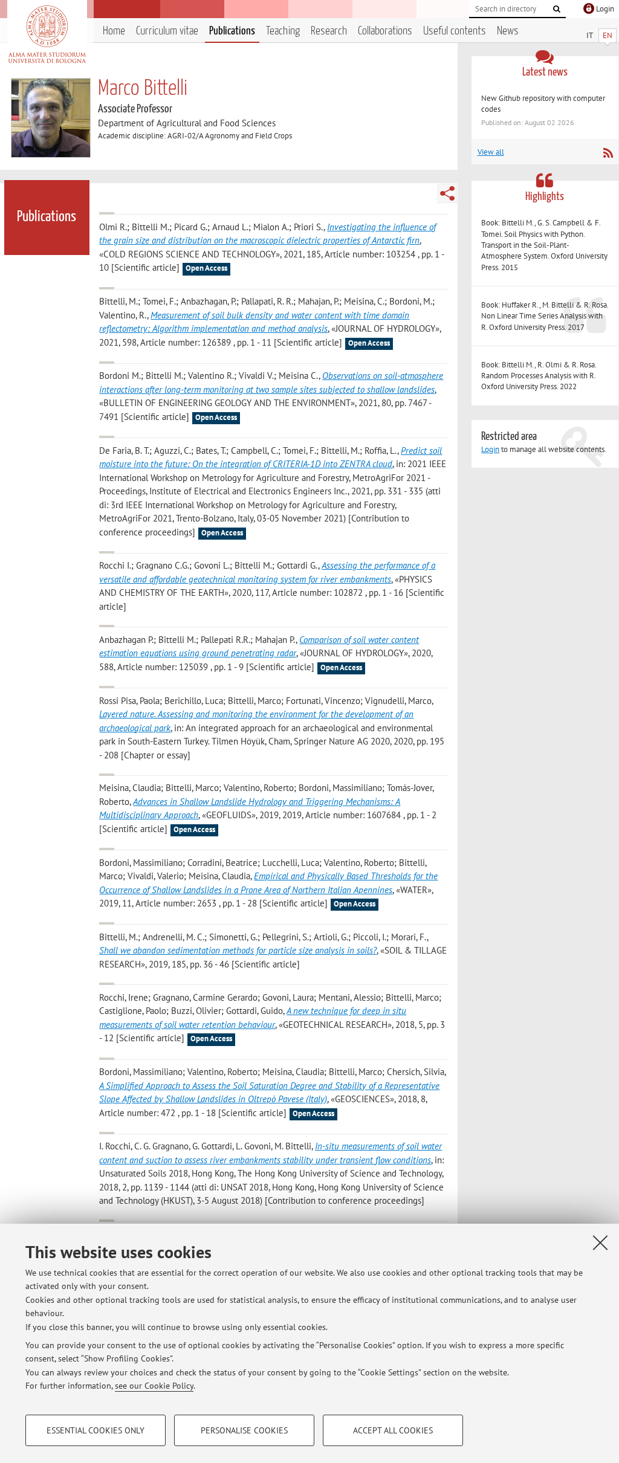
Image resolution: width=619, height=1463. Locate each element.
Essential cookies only (95, 1430)
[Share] (447, 193)
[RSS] (607, 153)
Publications (232, 31)
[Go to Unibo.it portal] (47, 34)
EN (607, 35)
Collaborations (385, 31)
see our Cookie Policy (154, 1385)
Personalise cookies (244, 1430)
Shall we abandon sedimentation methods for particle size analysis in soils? (238, 950)
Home (114, 31)
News (508, 31)
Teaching (283, 31)
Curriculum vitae (167, 31)
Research (329, 31)
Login (490, 449)
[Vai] (557, 9)
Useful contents (454, 31)
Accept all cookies (393, 1430)
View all (491, 152)
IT (589, 35)
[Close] (600, 1242)
